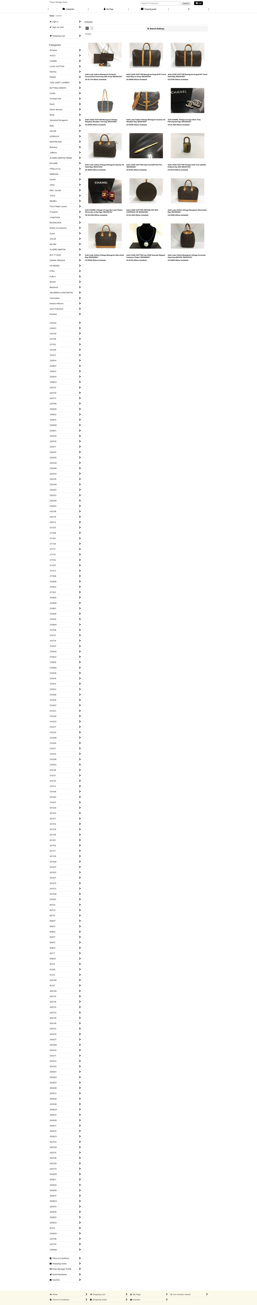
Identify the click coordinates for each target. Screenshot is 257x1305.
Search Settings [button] (157, 28)
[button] (189, 9)
